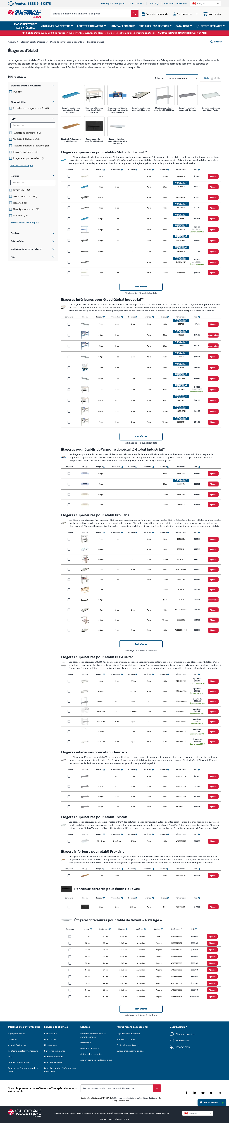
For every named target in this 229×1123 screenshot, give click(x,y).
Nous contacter (137, 3)
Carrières (12, 1039)
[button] (205, 3)
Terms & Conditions (108, 1119)
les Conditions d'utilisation (147, 1098)
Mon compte (50, 1039)
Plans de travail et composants (66, 42)
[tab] (205, 78)
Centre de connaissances (175, 3)
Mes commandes (52, 1045)
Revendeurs (85, 1042)
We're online (211, 1102)
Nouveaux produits (126, 1039)
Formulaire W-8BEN (53, 1062)
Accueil (12, 42)
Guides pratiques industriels (130, 1051)
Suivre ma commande (54, 1051)
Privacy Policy (123, 1119)
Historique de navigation (112, 3)
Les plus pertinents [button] (177, 78)
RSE (10, 1056)
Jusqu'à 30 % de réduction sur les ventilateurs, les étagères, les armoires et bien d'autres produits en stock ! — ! (116, 33)
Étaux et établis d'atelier (33, 42)
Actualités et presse (17, 1045)
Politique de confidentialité (123, 1098)
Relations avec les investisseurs (23, 1051)
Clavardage (154, 3)
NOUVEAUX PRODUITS (122, 26)
